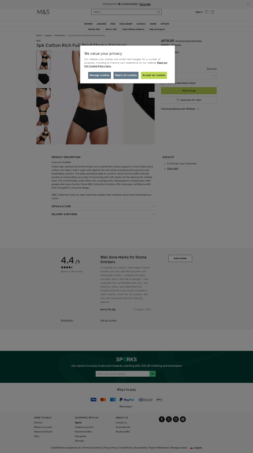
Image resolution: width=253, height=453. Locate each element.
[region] (127, 64)
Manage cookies (99, 75)
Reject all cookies (126, 75)
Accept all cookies (153, 75)
